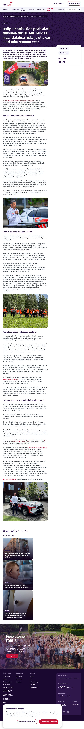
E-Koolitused (33, 684)
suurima (32, 440)
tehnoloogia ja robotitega (10, 379)
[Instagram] (64, 711)
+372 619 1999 (61, 686)
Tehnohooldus (6, 684)
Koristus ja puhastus (8, 687)
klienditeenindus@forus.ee (65, 687)
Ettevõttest (19, 676)
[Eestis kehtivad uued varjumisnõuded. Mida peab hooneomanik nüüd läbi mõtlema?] (18, 549)
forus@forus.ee (62, 705)
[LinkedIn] (68, 711)
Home (4, 16)
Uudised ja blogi (11, 16)
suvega (43, 440)
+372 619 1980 (61, 704)
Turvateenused (6, 676)
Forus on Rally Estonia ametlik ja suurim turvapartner (19, 100)
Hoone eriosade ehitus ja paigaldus (8, 695)
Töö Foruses (19, 679)
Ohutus (4, 679)
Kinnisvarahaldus (7, 682)
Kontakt (32, 676)
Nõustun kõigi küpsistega (49, 721)
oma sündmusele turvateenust (37, 447)
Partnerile (18, 682)
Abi (30, 679)
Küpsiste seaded (34, 687)
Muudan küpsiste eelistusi (27, 721)
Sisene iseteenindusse (64, 696)
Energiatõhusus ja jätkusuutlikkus (7, 690)
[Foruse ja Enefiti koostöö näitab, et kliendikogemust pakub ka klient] (18, 575)
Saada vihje (75, 704)
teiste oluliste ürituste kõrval (20, 442)
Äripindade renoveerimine (6, 699)
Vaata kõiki (24, 531)
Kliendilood (20, 16)
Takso (4, 702)
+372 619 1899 (75, 678)
